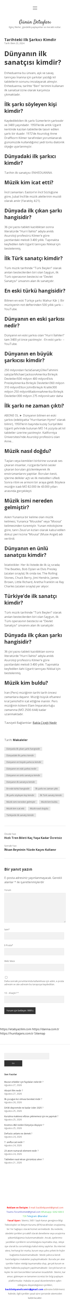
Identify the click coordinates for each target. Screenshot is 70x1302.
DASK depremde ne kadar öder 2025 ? (23, 1107)
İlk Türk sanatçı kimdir (51, 795)
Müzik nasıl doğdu (39, 808)
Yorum (7, 890)
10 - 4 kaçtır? (11, 993)
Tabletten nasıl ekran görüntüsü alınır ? (23, 1159)
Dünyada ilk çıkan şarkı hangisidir (23, 748)
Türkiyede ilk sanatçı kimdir (20, 815)
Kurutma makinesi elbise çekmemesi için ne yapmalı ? (31, 1116)
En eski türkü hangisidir (18, 788)
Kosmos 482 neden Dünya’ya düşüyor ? (24, 1124)
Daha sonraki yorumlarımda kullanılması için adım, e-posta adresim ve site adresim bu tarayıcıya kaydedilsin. (34, 983)
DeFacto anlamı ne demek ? (18, 1133)
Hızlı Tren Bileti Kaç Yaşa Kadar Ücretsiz (33, 838)
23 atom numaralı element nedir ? (21, 1150)
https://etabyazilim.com (15, 1029)
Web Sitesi (9, 961)
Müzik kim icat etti (15, 808)
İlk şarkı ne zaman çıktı (46, 788)
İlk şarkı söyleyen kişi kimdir (20, 795)
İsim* (7, 929)
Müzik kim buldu (49, 801)
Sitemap (39, 1033)
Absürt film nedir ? (13, 1090)
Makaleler (20, 740)
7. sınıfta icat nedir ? (14, 1142)
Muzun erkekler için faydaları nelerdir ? (23, 1081)
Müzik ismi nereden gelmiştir (20, 801)
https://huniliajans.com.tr (17, 1033)
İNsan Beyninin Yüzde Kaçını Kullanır (30, 850)
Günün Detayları (35, 22)
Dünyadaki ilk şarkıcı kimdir (20, 755)
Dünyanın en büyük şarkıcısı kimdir (23, 762)
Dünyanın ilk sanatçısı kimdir (20, 781)
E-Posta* (8, 945)
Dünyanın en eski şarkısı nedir (21, 768)
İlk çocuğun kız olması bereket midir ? (23, 1099)
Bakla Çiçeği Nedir (45, 723)
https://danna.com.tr (45, 1029)
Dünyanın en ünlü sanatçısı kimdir (23, 775)
